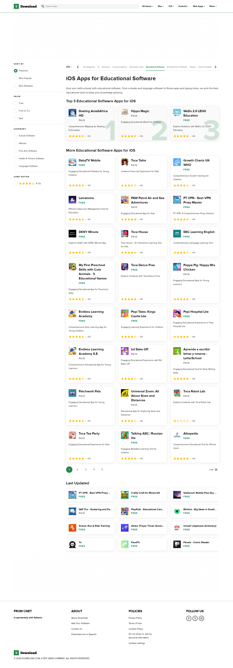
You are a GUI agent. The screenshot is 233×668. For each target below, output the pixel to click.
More (212, 6)
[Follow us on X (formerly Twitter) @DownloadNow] (195, 618)
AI (98, 67)
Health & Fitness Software (31, 158)
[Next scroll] (215, 67)
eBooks (22, 143)
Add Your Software (80, 623)
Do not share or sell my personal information (140, 636)
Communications (120, 67)
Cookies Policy (136, 629)
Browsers (106, 67)
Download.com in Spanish (84, 634)
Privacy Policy (135, 618)
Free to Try (24, 110)
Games (193, 67)
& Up (38, 183)
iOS (170, 6)
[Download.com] (25, 6)
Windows (147, 6)
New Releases (26, 86)
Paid (21, 118)
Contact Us (76, 629)
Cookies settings (137, 643)
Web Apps (198, 6)
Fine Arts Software (28, 151)
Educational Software (155, 67)
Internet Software (205, 67)
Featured (23, 70)
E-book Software (27, 135)
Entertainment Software (177, 67)
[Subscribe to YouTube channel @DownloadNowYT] (201, 618)
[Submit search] (42, 6)
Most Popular (25, 78)
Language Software (28, 166)
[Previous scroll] (78, 67)
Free (21, 103)
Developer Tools (136, 67)
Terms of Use (135, 623)
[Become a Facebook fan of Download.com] (188, 618)
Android (182, 6)
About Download (79, 618)
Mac (160, 6)
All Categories (89, 67)
